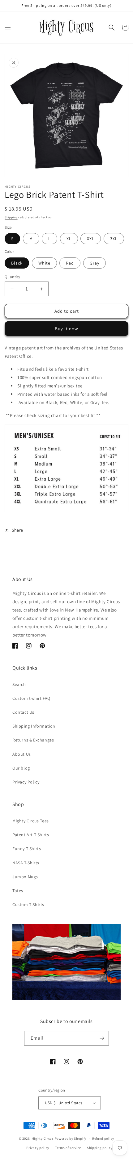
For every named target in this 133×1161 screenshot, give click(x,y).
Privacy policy (37, 1148)
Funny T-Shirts (26, 848)
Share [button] (17, 530)
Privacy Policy (25, 782)
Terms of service (68, 1148)
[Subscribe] (102, 1038)
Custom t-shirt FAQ (31, 698)
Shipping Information (33, 726)
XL (68, 238)
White (44, 263)
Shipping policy (100, 1148)
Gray (94, 263)
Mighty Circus (43, 1138)
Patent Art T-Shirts (30, 834)
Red (70, 263)
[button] (8, 27)
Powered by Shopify (71, 1138)
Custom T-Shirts (28, 904)
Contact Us (23, 712)
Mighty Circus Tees (30, 821)
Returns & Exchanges (33, 740)
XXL (90, 238)
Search (19, 684)
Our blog (21, 768)
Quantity (12, 276)
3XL (114, 238)
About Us (21, 754)
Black (17, 263)
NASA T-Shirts (25, 863)
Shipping (11, 217)
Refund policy (103, 1138)
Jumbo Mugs (25, 876)
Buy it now (66, 329)
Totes (17, 890)
